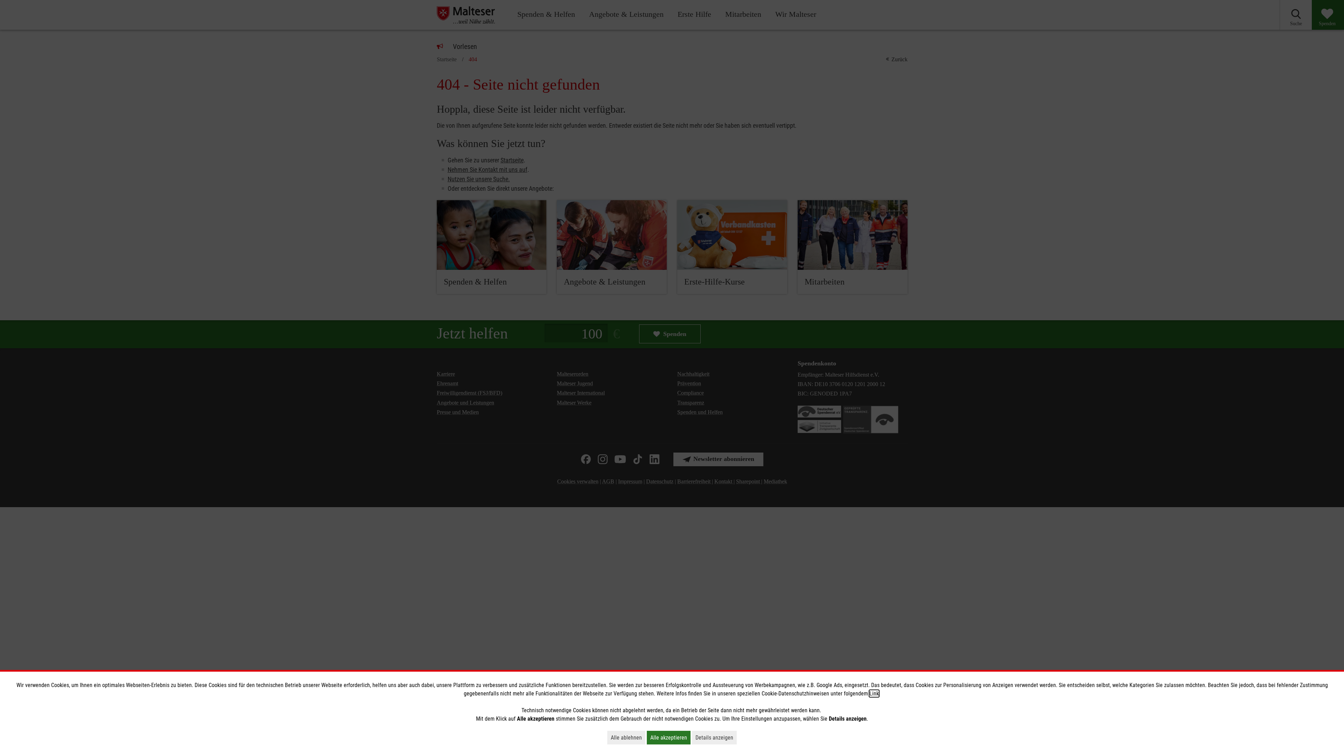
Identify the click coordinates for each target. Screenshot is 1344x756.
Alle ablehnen (628, 737)
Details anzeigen (716, 737)
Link (874, 693)
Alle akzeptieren (670, 737)
